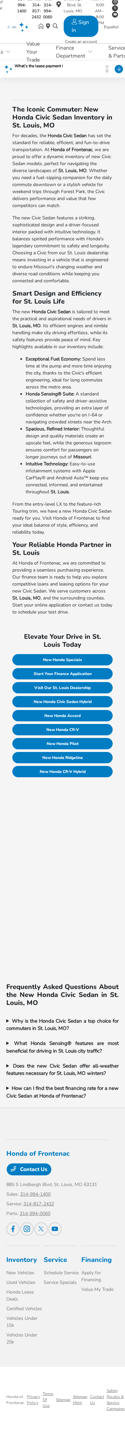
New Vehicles (20, 1273)
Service (55, 1259)
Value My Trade (97, 1289)
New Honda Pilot (63, 743)
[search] (55, 27)
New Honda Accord (62, 715)
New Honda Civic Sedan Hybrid (63, 701)
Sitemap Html (80, 1399)
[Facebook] (13, 1229)
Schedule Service (61, 1273)
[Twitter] (41, 1229)
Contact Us (33, 1169)
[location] (58, 5)
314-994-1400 (35, 1194)
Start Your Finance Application (63, 673)
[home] (42, 27)
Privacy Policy (33, 1399)
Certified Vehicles (24, 1309)
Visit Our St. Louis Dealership (62, 687)
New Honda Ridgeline (62, 757)
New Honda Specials (62, 659)
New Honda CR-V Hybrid (63, 771)
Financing (96, 1259)
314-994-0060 (35, 1213)
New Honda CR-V (62, 729)
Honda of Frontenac (15, 1399)
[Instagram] (27, 1229)
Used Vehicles (20, 1282)
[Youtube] (55, 1229)
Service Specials (60, 1282)
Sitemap (63, 1399)
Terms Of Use (48, 1399)
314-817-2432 (38, 1204)
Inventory (21, 1259)
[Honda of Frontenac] (13, 26)
